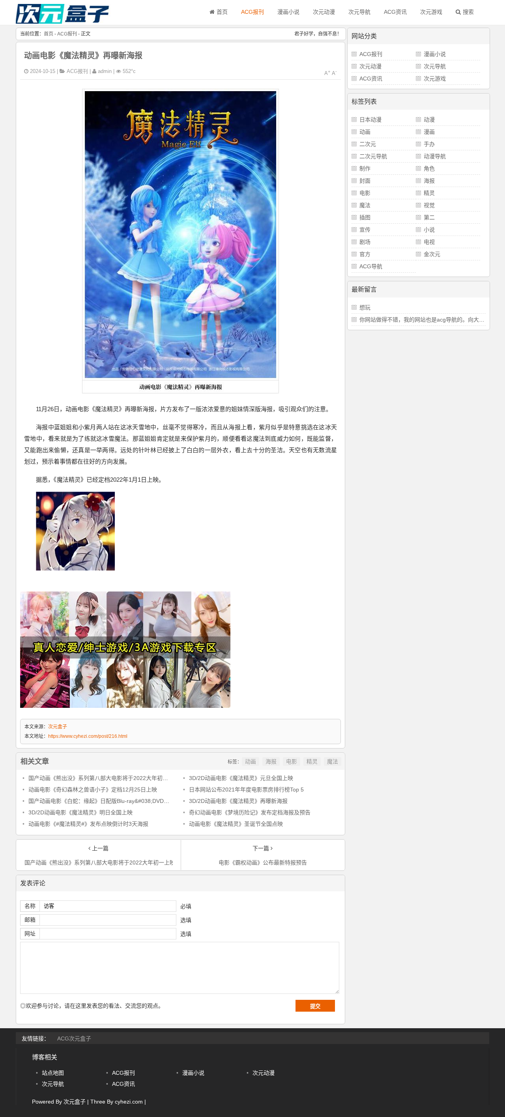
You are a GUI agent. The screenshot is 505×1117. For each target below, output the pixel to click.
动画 (250, 761)
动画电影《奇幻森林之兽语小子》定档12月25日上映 (92, 789)
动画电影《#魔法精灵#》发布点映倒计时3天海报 (88, 824)
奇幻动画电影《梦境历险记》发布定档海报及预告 (249, 812)
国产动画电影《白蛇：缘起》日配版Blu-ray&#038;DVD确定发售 (107, 801)
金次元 (432, 254)
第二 (429, 217)
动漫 (429, 119)
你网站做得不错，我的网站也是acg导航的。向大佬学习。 (430, 319)
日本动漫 (370, 119)
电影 (291, 761)
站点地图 (53, 1073)
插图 (364, 217)
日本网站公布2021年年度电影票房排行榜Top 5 (246, 789)
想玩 (364, 307)
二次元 (367, 144)
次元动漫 (324, 12)
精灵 (312, 761)
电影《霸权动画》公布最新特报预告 (263, 862)
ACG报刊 (252, 12)
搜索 (468, 12)
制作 (364, 168)
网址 (30, 933)
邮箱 (30, 920)
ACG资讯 (395, 12)
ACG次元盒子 (74, 1038)
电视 (429, 242)
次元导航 (359, 12)
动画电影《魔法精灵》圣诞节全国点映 (236, 824)
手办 (429, 144)
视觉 (429, 205)
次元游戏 (431, 12)
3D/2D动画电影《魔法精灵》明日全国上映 (80, 812)
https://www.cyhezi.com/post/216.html (87, 736)
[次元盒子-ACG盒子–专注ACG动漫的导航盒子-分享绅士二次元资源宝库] (63, 22)
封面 (364, 181)
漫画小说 (288, 12)
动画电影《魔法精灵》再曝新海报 (83, 55)
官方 (364, 254)
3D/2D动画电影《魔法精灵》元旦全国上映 (241, 778)
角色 (429, 168)
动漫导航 (435, 156)
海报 (271, 761)
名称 (30, 906)
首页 (222, 12)
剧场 (364, 242)
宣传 (364, 229)
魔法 (332, 761)
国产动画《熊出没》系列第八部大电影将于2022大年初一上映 (103, 778)
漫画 (429, 132)
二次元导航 (373, 156)
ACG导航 (370, 266)
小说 (429, 229)
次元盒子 (57, 727)
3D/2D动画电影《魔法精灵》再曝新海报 (238, 801)
